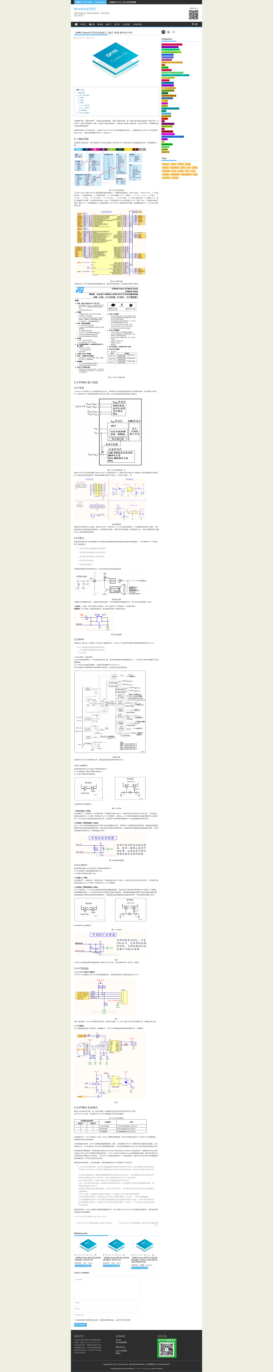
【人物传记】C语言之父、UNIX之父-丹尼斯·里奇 (124, 2)
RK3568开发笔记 (167, 85)
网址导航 (138, 24)
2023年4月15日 (80, 1255)
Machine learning (186, 174)
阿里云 (118, 1353)
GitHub (195, 167)
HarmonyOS (166, 170)
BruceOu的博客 (85, 9)
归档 (93, 24)
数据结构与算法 (167, 126)
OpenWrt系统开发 (168, 78)
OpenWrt (175, 177)
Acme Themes (157, 1368)
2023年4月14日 (109, 1255)
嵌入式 (163, 111)
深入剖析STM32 (167, 131)
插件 (163, 121)
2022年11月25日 (138, 1255)
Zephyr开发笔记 (167, 98)
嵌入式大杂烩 (166, 114)
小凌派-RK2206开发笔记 (170, 108)
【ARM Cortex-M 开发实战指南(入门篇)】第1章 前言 (94, 1223)
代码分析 (164, 106)
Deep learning (174, 167)
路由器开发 (165, 147)
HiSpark (181, 170)
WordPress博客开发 (168, 96)
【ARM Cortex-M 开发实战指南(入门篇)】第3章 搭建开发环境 (138, 1224)
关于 (109, 24)
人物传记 (164, 103)
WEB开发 (164, 93)
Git (189, 167)
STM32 (104, 1216)
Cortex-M (98, 1216)
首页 (84, 24)
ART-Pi (173, 163)
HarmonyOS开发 (167, 57)
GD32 (183, 167)
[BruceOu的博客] (76, 24)
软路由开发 (165, 152)
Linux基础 (164, 67)
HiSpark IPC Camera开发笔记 (172, 62)
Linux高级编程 (166, 70)
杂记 (163, 129)
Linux (163, 65)
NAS (195, 174)
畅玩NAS (164, 139)
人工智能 (164, 101)
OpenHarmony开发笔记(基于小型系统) (175, 75)
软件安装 (164, 149)
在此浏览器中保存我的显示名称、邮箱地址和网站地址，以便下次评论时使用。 (104, 1320)
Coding (188, 163)
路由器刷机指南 (167, 144)
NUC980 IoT (166, 177)
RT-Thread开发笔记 (168, 88)
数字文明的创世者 (167, 124)
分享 (118, 24)
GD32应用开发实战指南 (170, 47)
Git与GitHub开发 (167, 55)
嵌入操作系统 (166, 116)
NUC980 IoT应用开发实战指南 (172, 73)
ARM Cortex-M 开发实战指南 (84, 1216)
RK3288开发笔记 (167, 83)
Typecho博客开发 (167, 91)
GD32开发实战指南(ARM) (170, 50)
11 (154, 1255)
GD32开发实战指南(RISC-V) (171, 52)
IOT (187, 170)
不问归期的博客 (121, 1342)
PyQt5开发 (165, 80)
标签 (101, 24)
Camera (181, 163)
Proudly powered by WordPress (122, 1368)
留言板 (127, 24)
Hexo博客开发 (166, 60)
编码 (163, 142)
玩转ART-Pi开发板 (168, 134)
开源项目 (164, 119)
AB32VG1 (165, 163)
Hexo (174, 170)
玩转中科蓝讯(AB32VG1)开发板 (172, 137)
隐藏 (82, 90)
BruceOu (91, 38)
